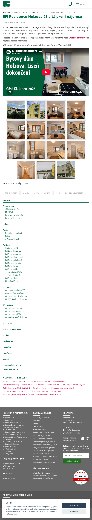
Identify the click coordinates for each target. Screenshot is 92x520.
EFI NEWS (9, 212)
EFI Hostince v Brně (40, 459)
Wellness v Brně (39, 430)
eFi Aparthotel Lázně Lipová (16, 296)
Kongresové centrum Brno (43, 433)
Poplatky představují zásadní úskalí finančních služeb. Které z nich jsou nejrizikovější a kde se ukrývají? (44, 385)
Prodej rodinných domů (42, 439)
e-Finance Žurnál (12, 239)
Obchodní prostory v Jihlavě (44, 442)
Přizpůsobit (74, 511)
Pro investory (17, 12)
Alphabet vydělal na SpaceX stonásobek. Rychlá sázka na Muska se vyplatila (33, 394)
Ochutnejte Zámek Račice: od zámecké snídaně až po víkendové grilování (32, 391)
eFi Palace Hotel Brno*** (15, 290)
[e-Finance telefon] (70, 4)
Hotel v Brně (38, 427)
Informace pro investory (14, 215)
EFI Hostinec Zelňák (13, 314)
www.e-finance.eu (73, 433)
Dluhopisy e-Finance (41, 418)
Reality (26, 193)
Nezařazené (7, 353)
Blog (8, 12)
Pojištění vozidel (11, 269)
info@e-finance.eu (73, 430)
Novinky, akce (9, 341)
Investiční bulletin (12, 218)
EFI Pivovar (7, 323)
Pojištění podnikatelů (13, 260)
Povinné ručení (14, 275)
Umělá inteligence (10, 369)
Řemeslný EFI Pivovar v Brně (44, 462)
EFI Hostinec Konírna (13, 308)
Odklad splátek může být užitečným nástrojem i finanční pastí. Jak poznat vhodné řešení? (38, 388)
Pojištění (6, 245)
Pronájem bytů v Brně (41, 436)
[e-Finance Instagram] (87, 439)
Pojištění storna (11, 266)
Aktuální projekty (31, 12)
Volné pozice (8, 478)
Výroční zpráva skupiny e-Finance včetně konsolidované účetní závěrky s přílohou (45, 475)
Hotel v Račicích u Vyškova (43, 450)
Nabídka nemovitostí (74, 193)
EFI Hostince (8, 305)
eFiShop (6, 335)
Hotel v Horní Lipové (41, 453)
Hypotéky (7, 347)
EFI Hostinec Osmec (13, 311)
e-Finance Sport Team (12, 329)
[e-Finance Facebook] (82, 439)
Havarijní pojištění (15, 272)
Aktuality (7, 359)
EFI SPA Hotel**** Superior (16, 299)
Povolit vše (74, 505)
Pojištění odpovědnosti (14, 257)
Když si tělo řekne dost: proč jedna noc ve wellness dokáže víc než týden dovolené (36, 381)
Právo (7, 236)
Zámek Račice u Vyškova (14, 293)
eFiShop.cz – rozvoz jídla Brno (45, 456)
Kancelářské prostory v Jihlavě (45, 445)
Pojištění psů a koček (13, 263)
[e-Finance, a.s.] (4, 12)
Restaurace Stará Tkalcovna (16, 317)
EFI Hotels (7, 287)
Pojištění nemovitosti (13, 254)
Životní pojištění (11, 281)
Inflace (6, 224)
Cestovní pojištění (12, 248)
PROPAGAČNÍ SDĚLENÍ (12, 365)
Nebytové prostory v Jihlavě (44, 447)
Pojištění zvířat (11, 278)
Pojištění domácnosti (13, 251)
